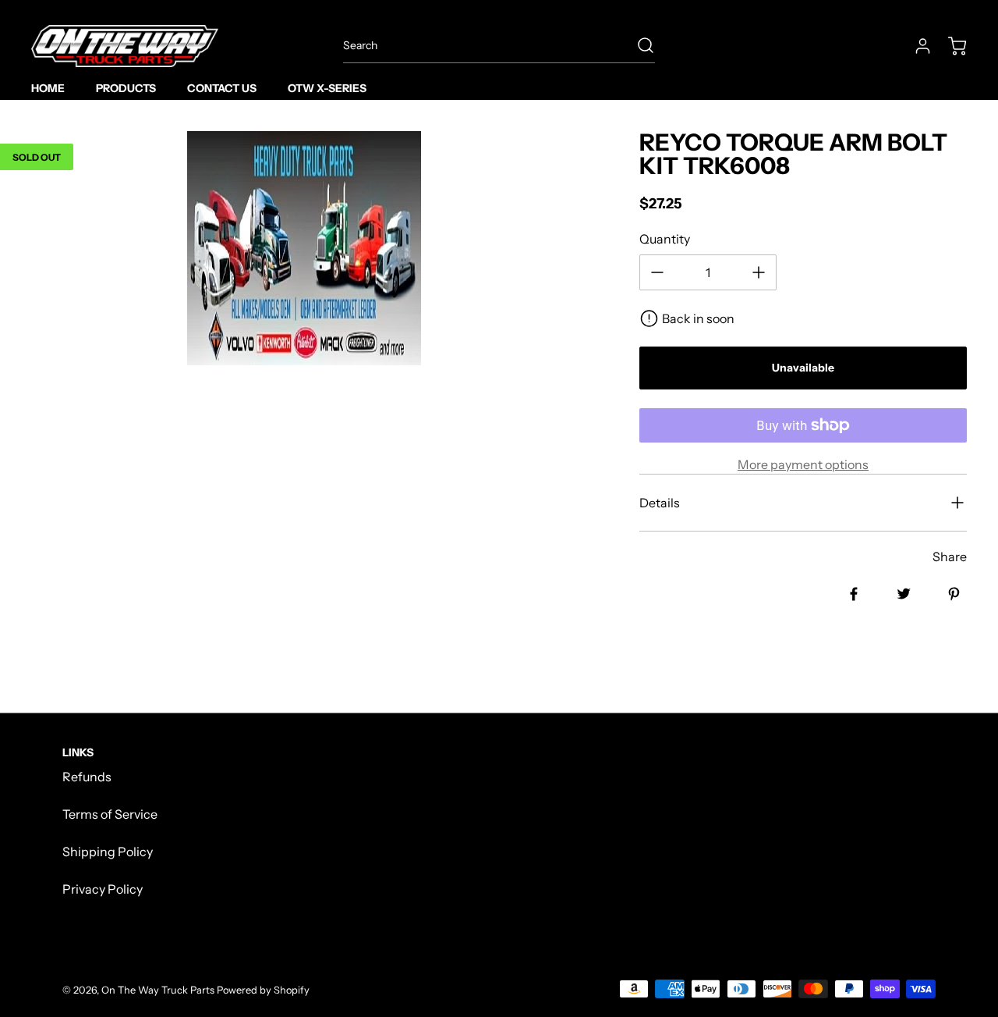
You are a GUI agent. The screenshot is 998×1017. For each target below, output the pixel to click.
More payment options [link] (803, 464)
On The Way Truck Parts (157, 990)
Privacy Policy (102, 889)
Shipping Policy (107, 851)
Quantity (664, 239)
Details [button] (659, 502)
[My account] (915, 46)
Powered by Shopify (263, 990)
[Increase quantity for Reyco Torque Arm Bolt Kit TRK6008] (758, 272)
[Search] (638, 45)
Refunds (86, 776)
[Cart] (950, 46)
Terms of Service (109, 814)
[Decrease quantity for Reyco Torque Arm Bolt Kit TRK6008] (657, 272)
